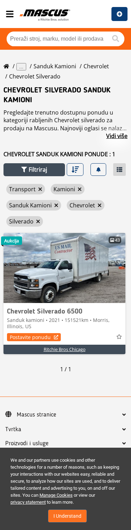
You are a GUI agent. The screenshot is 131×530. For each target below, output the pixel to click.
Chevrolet (96, 66)
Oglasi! (119, 14)
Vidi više (117, 136)
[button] (34, 169)
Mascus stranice (36, 415)
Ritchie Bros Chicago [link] (65, 349)
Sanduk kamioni (55, 66)
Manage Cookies (56, 495)
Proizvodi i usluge (27, 443)
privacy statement (28, 502)
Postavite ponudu (30, 337)
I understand (67, 516)
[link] (64, 268)
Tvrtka (13, 429)
